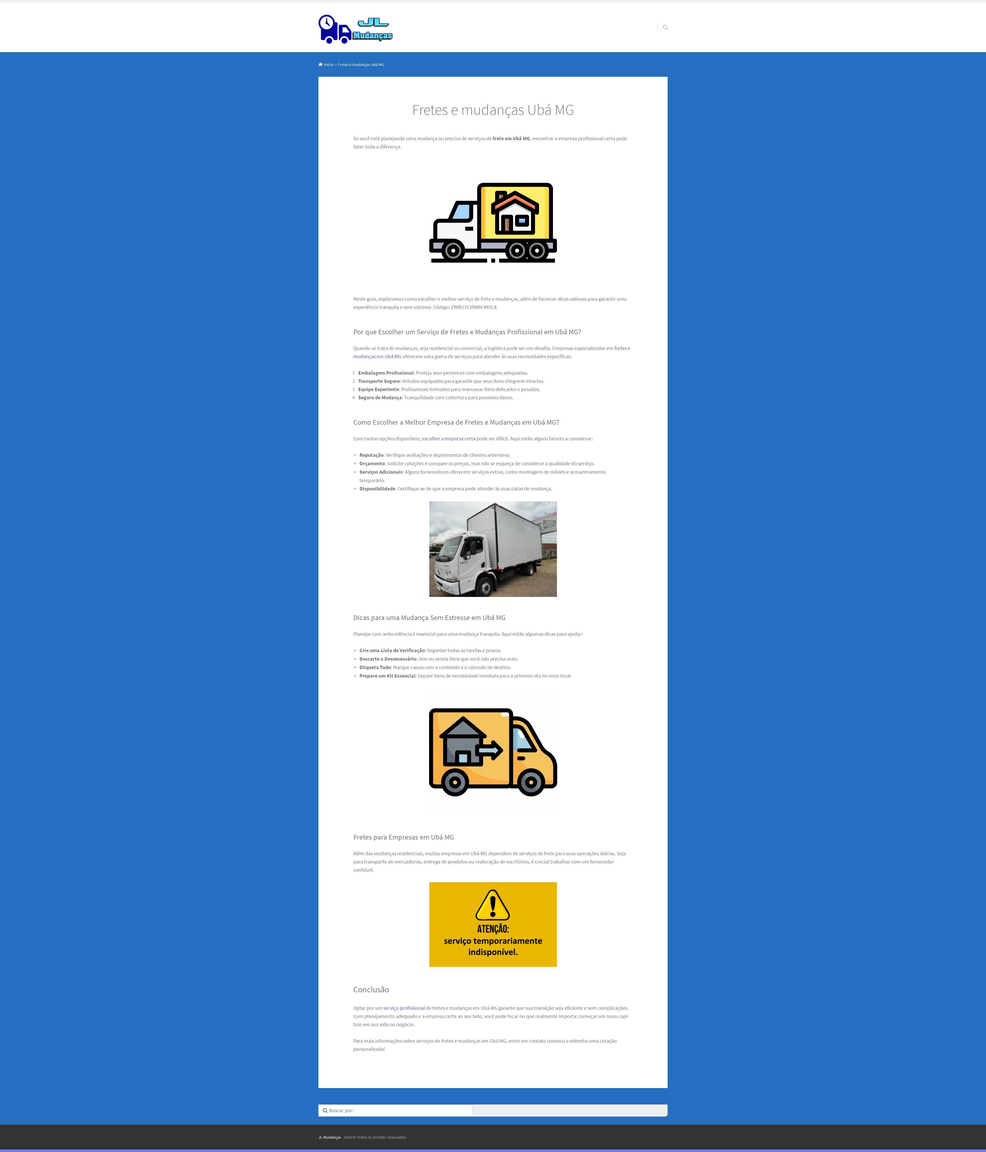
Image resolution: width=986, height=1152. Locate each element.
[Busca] (660, 20)
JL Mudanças (329, 1137)
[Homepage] (356, 27)
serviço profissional (404, 1008)
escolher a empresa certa (449, 438)
